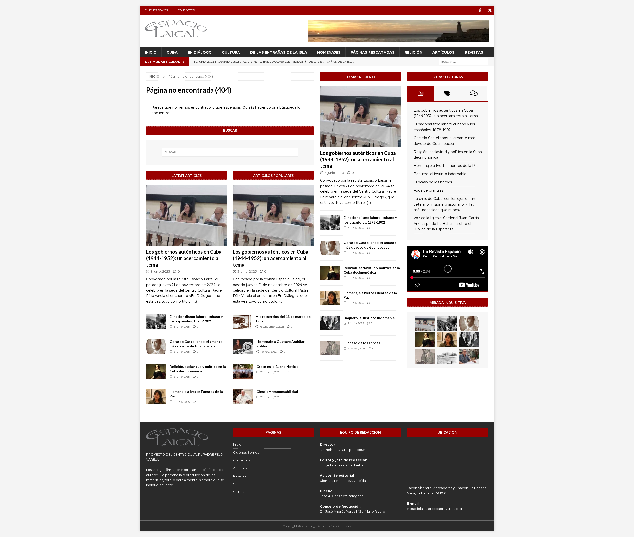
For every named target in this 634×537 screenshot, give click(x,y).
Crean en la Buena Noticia (277, 366)
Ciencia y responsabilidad (277, 391)
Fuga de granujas (428, 190)
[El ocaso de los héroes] (330, 348)
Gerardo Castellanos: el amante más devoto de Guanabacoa (196, 343)
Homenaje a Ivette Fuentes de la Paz (446, 165)
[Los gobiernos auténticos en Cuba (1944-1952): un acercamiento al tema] (186, 215)
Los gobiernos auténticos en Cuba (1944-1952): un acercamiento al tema (184, 258)
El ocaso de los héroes (362, 343)
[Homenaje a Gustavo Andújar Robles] (243, 346)
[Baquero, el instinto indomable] (330, 323)
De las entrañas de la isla (278, 52)
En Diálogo (200, 52)
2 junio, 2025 (182, 351)
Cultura (231, 52)
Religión (413, 52)
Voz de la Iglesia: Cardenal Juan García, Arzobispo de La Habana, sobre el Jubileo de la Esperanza (447, 223)
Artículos (443, 52)
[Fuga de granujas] (447, 356)
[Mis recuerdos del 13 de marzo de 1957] (242, 321)
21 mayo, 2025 (356, 348)
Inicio (151, 52)
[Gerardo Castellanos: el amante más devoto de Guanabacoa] (156, 346)
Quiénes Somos (156, 10)
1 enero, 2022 (268, 351)
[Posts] (420, 93)
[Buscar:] (463, 61)
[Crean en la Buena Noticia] (243, 371)
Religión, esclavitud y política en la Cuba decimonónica (198, 368)
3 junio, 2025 (160, 271)
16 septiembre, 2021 (271, 326)
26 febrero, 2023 (270, 372)
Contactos (186, 10)
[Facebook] (480, 10)
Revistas (474, 52)
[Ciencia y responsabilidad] (243, 396)
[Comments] (474, 93)
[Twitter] (490, 10)
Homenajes (329, 52)
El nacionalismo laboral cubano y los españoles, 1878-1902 (196, 318)
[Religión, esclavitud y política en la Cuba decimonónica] (156, 371)
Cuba (172, 52)
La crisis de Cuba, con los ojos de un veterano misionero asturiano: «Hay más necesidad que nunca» (444, 204)
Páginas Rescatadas (373, 52)
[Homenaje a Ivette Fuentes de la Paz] (156, 396)
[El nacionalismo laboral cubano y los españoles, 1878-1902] (156, 321)
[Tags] (447, 93)
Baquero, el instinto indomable (369, 318)
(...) (194, 301)
